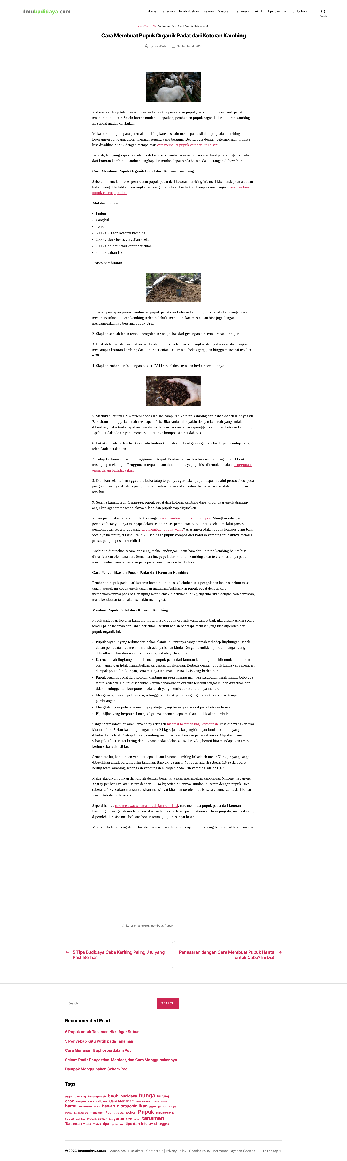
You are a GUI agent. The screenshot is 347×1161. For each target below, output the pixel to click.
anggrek (68, 1097)
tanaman (153, 1118)
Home (152, 11)
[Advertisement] (173, 875)
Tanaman (168, 11)
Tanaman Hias (78, 1123)
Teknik (258, 11)
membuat (156, 925)
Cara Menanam (122, 1101)
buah (113, 1095)
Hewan (208, 11)
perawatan (119, 1113)
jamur (162, 1106)
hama (71, 1106)
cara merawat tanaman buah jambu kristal (146, 805)
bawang (80, 1096)
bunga (147, 1095)
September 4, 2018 (189, 46)
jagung (152, 1106)
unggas (163, 1124)
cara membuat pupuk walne (162, 529)
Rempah (91, 1119)
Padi (108, 1112)
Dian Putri (160, 46)
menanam (96, 1112)
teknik (97, 1124)
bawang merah (97, 1096)
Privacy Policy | (177, 1151)
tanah (137, 1119)
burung (163, 1096)
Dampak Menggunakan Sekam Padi (96, 1069)
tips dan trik (136, 1123)
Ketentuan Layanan (228, 1151)
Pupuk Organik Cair (75, 1119)
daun (156, 1101)
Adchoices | (119, 1151)
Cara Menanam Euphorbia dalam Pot (98, 1050)
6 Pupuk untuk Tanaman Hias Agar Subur (102, 1032)
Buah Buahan (189, 11)
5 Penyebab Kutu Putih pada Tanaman (99, 1041)
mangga (172, 1107)
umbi (153, 1124)
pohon (131, 1112)
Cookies (249, 1151)
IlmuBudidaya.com (91, 1151)
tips (106, 1124)
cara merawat (143, 1101)
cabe (69, 1101)
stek (129, 1119)
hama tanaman (85, 1106)
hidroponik (127, 1106)
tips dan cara (117, 1124)
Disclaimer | (137, 1151)
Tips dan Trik (276, 11)
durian (164, 1102)
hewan (108, 1105)
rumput (102, 1119)
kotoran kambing (137, 925)
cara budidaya (97, 1101)
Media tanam (81, 1112)
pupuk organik (165, 1112)
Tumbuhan (299, 11)
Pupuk (169, 925)
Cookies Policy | (201, 1151)
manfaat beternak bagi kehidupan (192, 724)
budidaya (128, 1096)
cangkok (81, 1101)
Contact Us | (156, 1151)
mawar (68, 1112)
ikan (143, 1106)
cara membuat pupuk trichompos (185, 518)
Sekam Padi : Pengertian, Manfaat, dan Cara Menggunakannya (121, 1060)
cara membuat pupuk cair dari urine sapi (188, 145)
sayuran (116, 1118)
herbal (97, 1106)
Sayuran (224, 11)
